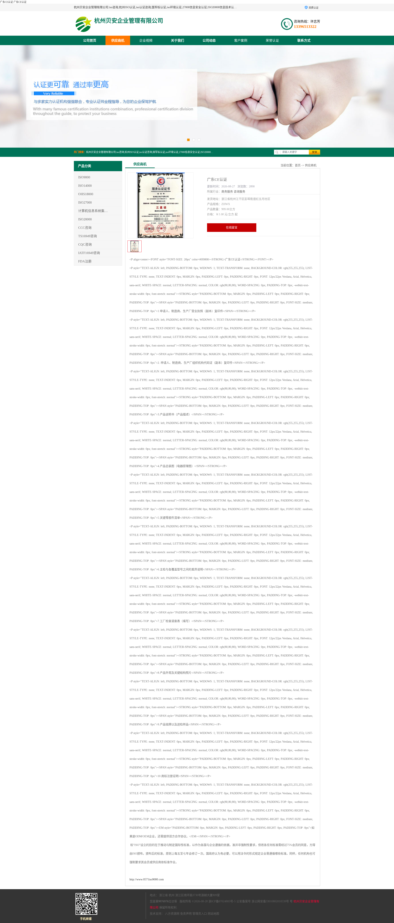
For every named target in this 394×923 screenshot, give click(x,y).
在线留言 (231, 227)
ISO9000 (84, 177)
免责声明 (186, 913)
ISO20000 (85, 219)
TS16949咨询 (87, 236)
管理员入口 (199, 913)
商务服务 (227, 191)
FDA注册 (85, 261)
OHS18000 (85, 194)
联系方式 (303, 40)
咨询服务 (239, 191)
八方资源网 (172, 913)
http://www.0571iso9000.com (146, 879)
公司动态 (209, 40)
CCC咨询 (85, 227)
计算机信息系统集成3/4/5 (93, 211)
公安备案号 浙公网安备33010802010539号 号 (264, 901)
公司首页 (89, 40)
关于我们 (177, 40)
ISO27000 (85, 202)
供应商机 (117, 40)
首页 (298, 165)
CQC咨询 (85, 244)
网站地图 (213, 913)
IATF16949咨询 (89, 253)
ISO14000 (85, 185)
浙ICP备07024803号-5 (222, 901)
